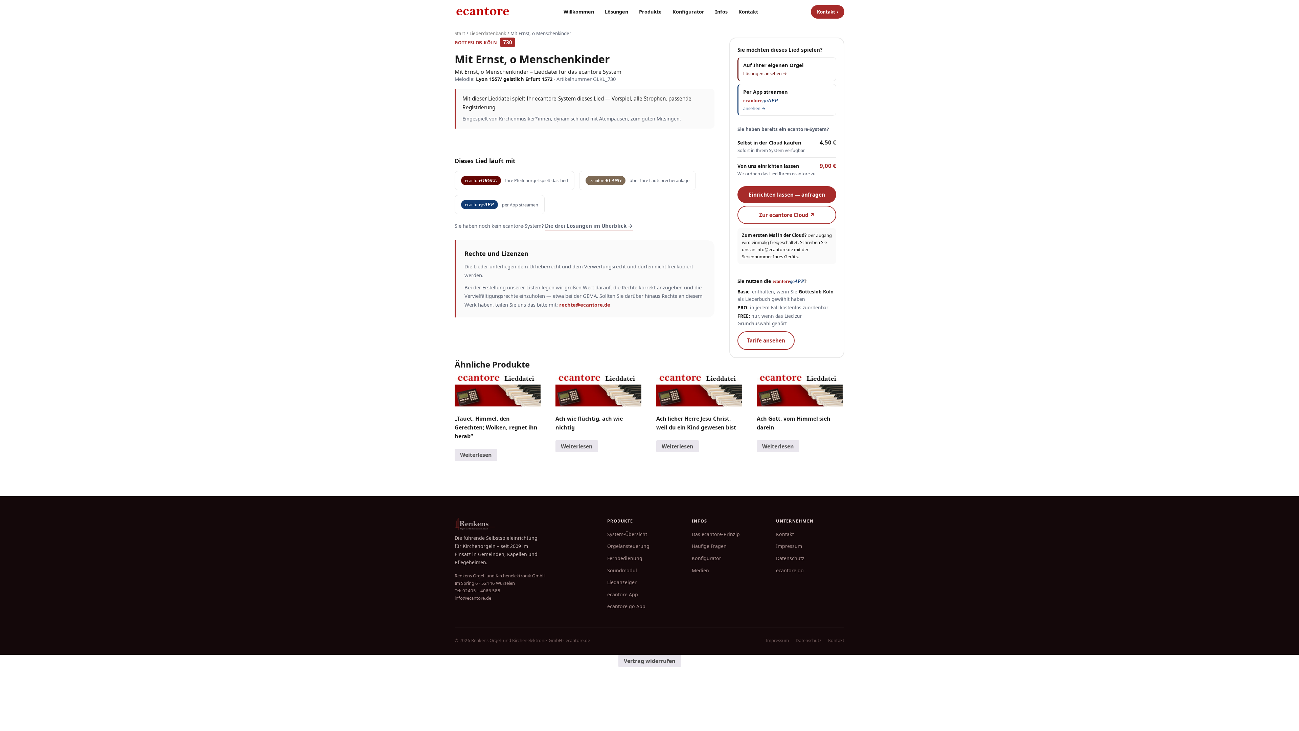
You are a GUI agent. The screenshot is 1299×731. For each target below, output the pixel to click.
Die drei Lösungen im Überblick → (589, 225)
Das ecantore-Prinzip (716, 534)
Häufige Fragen (709, 546)
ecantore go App (626, 606)
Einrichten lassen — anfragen (787, 194)
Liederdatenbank (488, 33)
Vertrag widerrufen (650, 661)
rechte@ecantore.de (584, 304)
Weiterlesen (476, 455)
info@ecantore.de (774, 249)
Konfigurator (688, 11)
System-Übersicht (627, 534)
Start (460, 33)
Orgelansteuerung (628, 546)
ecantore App (622, 594)
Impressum (789, 546)
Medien (700, 570)
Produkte (650, 11)
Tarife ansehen (766, 340)
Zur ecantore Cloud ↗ (787, 215)
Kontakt (748, 11)
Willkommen (579, 11)
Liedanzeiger (622, 582)
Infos (721, 11)
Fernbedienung (624, 558)
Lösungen (616, 11)
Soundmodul (622, 570)
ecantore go (790, 570)
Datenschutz (790, 558)
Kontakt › (827, 11)
